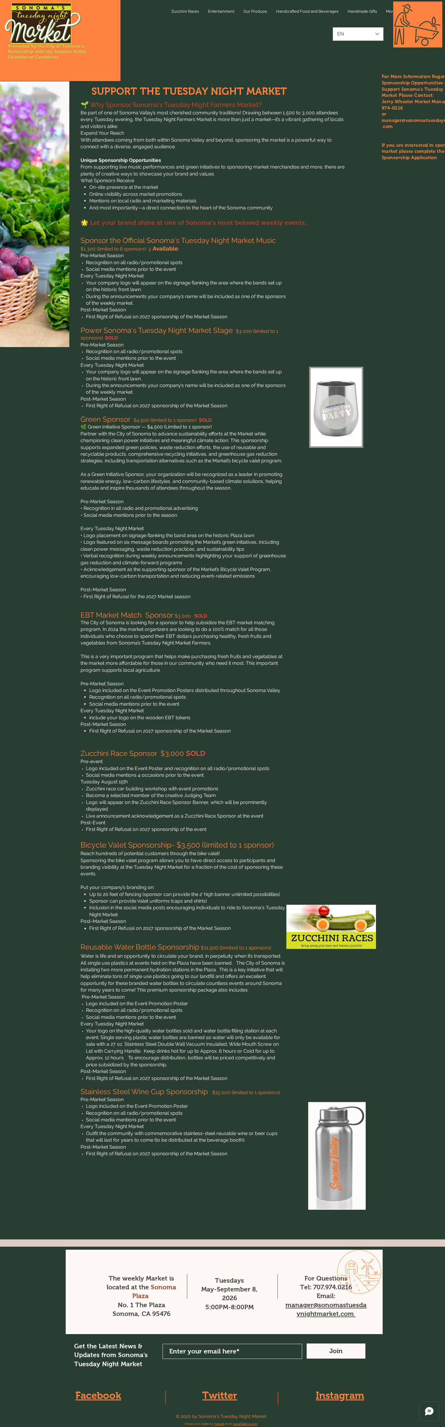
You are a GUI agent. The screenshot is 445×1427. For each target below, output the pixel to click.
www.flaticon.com (245, 1423)
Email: (326, 1295)
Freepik (219, 1423)
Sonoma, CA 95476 (141, 1313)
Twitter (219, 1395)
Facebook (98, 1395)
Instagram (340, 1395)
